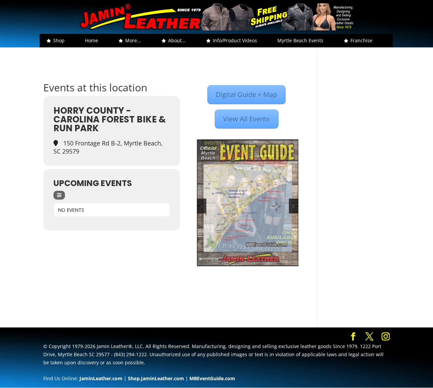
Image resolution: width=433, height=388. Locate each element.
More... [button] (133, 40)
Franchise (361, 40)
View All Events (246, 118)
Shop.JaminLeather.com (156, 378)
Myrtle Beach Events (300, 40)
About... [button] (177, 40)
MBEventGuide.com (212, 378)
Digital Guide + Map (246, 94)
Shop (59, 40)
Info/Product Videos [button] (235, 40)
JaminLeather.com (100, 378)
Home (91, 40)
